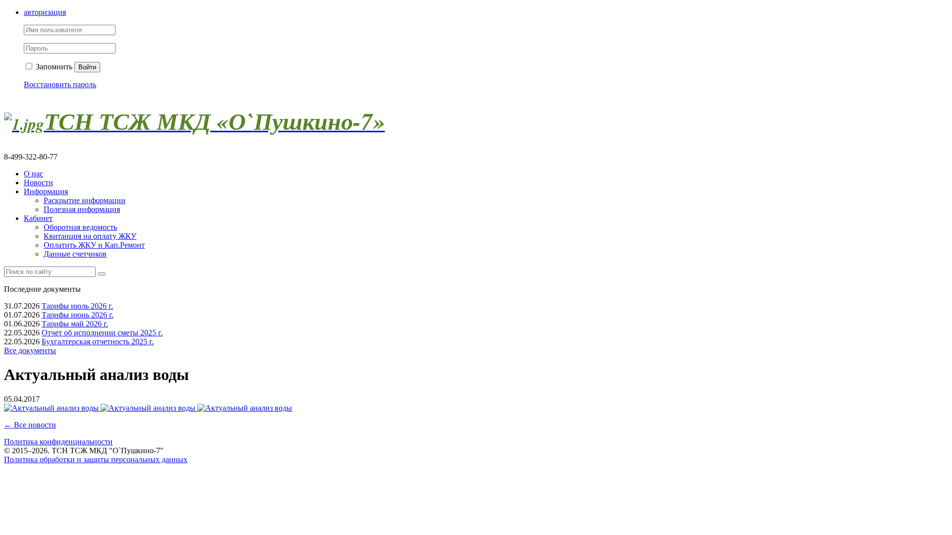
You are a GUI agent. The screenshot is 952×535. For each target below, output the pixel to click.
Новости (38, 182)
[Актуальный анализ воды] (52, 408)
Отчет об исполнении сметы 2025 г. (102, 332)
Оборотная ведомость (80, 227)
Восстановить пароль (60, 84)
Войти (87, 67)
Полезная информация (82, 209)
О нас (33, 173)
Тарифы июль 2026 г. (77, 306)
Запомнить (53, 66)
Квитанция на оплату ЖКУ (90, 236)
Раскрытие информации (84, 200)
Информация (46, 191)
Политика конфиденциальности (58, 441)
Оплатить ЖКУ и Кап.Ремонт (94, 245)
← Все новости (30, 425)
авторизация (45, 12)
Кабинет (38, 218)
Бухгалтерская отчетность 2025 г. (98, 341)
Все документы (30, 350)
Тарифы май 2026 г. (75, 324)
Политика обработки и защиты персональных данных (95, 459)
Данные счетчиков (75, 254)
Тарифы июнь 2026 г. (78, 315)
